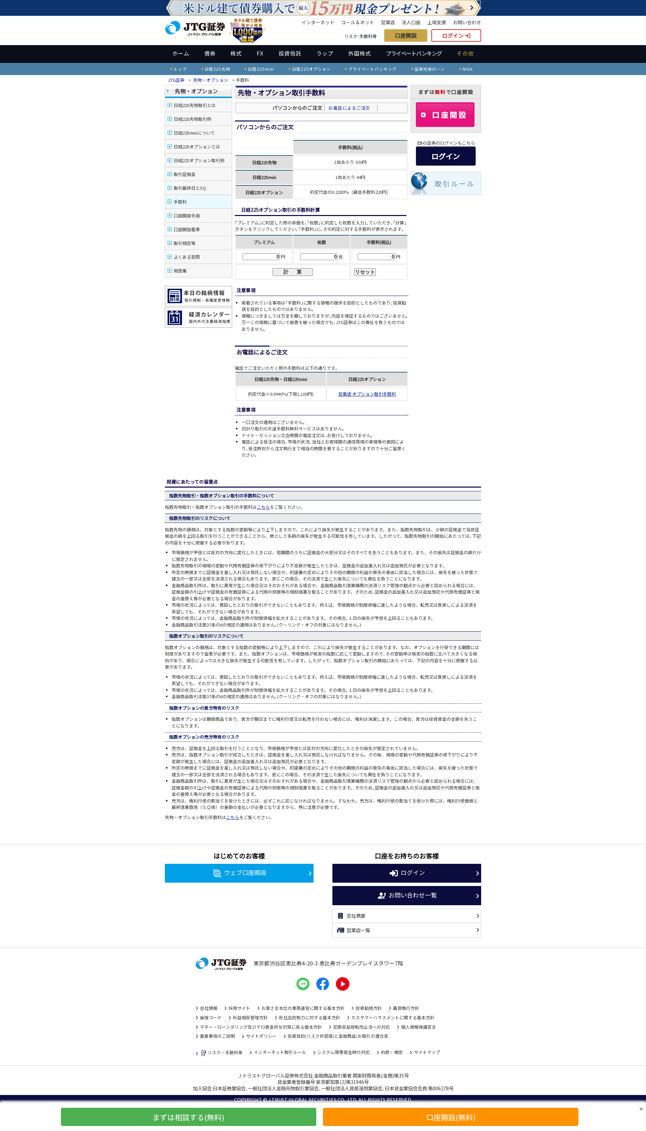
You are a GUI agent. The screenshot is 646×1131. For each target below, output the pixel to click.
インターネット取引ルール (280, 1052)
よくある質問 (187, 257)
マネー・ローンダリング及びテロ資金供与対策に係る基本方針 (261, 1027)
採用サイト (239, 1008)
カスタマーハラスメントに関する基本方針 (392, 1017)
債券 (210, 53)
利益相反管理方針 (250, 1017)
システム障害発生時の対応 (343, 1052)
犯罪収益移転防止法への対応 (361, 1027)
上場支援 (436, 22)
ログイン (453, 35)
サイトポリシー (261, 1036)
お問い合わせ (467, 22)
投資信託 (290, 53)
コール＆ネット (357, 22)
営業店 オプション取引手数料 (367, 394)
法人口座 (411, 22)
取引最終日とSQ (190, 188)
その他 (465, 53)
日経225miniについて (194, 133)
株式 (236, 53)
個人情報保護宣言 (418, 1027)
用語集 (180, 271)
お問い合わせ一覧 (413, 894)
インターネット (317, 22)
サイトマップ (427, 1052)
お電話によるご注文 (351, 108)
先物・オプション (210, 80)
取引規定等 (184, 243)
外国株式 (359, 53)
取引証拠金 (184, 174)
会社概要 (356, 915)
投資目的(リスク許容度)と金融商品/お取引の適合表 (338, 1036)
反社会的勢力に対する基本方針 (309, 1017)
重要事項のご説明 (217, 1036)
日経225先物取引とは (195, 105)
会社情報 (208, 1008)
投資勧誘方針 (369, 1008)
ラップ (324, 53)
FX (260, 53)
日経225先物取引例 (192, 119)
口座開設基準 (187, 229)
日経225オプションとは (197, 146)
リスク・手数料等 (225, 1052)
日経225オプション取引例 (199, 160)
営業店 (388, 22)
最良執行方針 (406, 1008)
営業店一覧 (358, 929)
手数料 (180, 202)
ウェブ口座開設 (245, 872)
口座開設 (406, 35)
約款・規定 (392, 1052)
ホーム (180, 53)
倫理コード (211, 1017)
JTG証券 (176, 80)
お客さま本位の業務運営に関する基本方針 (303, 1008)
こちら (263, 507)
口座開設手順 (187, 215)
